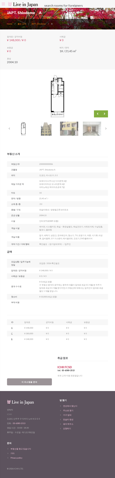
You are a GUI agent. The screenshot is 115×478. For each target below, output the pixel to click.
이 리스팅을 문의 (29, 382)
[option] (57, 96)
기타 (12, 453)
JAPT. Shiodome (38, 24)
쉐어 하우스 (68, 424)
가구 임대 (67, 415)
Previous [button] (97, 113)
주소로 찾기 (68, 410)
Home (9, 24)
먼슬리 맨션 (68, 419)
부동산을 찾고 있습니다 (21, 449)
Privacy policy (16, 458)
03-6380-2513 (68, 370)
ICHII (9, 414)
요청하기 (67, 428)
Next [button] (104, 113)
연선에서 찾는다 (70, 406)
